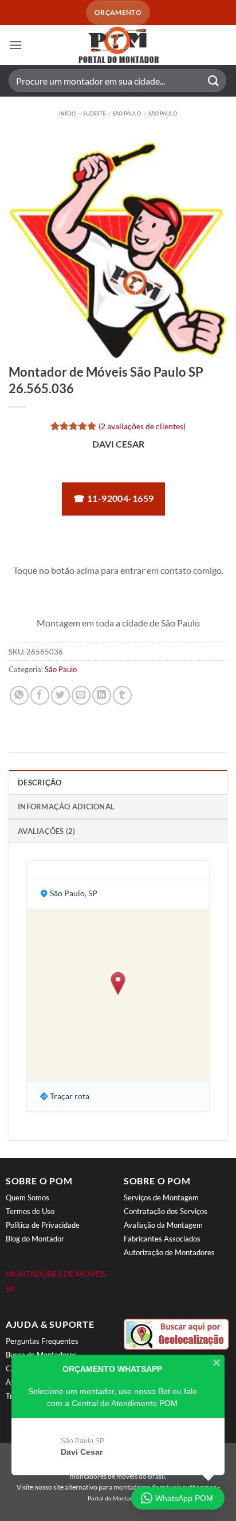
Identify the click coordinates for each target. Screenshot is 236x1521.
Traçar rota (69, 1096)
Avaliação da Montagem (163, 1224)
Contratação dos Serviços (165, 1211)
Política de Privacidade (43, 1224)
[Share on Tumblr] (122, 695)
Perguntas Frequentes (42, 1341)
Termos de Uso (30, 1211)
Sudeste (94, 113)
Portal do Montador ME (118, 1498)
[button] (15, 45)
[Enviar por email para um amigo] (81, 695)
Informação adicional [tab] (66, 806)
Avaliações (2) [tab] (47, 831)
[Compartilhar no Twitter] (60, 695)
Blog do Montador (35, 1238)
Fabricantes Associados (162, 1238)
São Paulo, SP (73, 893)
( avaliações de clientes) (142, 426)
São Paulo (126, 113)
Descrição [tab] (39, 782)
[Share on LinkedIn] (101, 695)
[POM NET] (118, 45)
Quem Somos (27, 1197)
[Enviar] (213, 81)
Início (67, 113)
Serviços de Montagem (161, 1197)
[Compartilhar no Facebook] (39, 695)
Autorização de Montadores (169, 1252)
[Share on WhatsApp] (19, 695)
